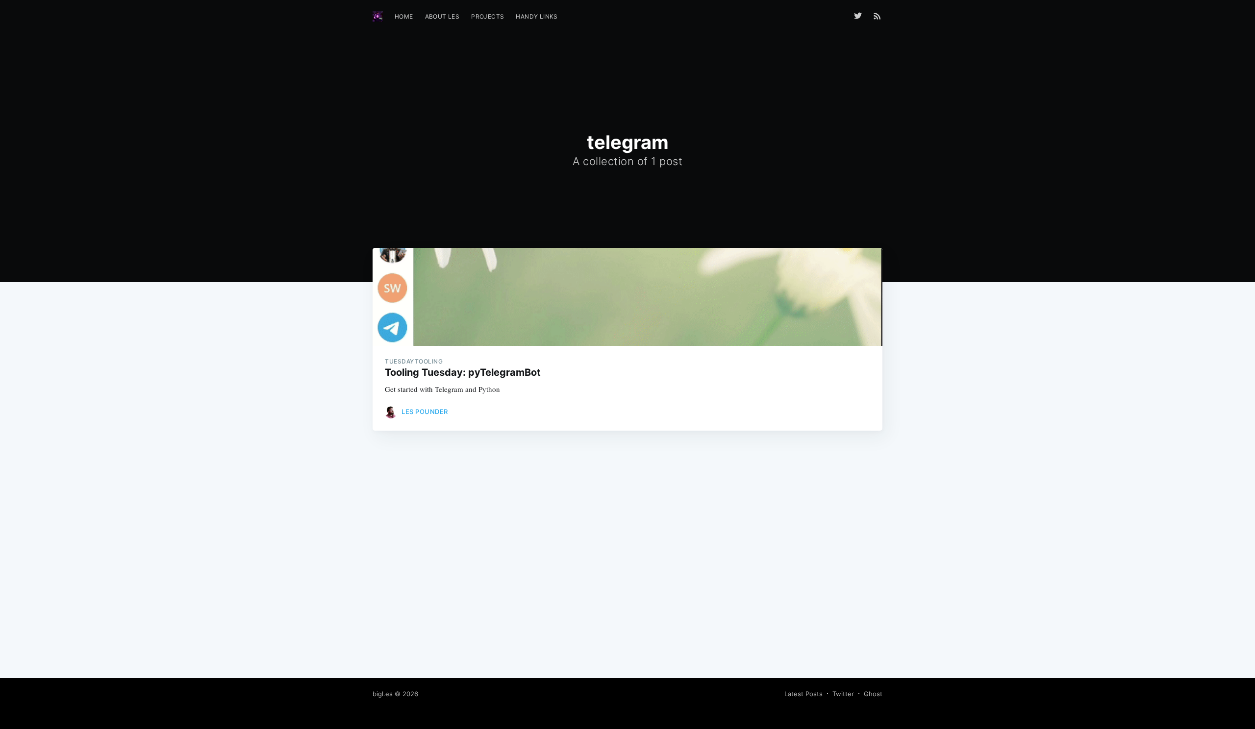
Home (404, 16)
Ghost (873, 694)
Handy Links (536, 16)
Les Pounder (425, 411)
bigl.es (383, 694)
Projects (487, 16)
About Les (442, 16)
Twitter (843, 694)
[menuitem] (404, 16)
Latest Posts (803, 694)
